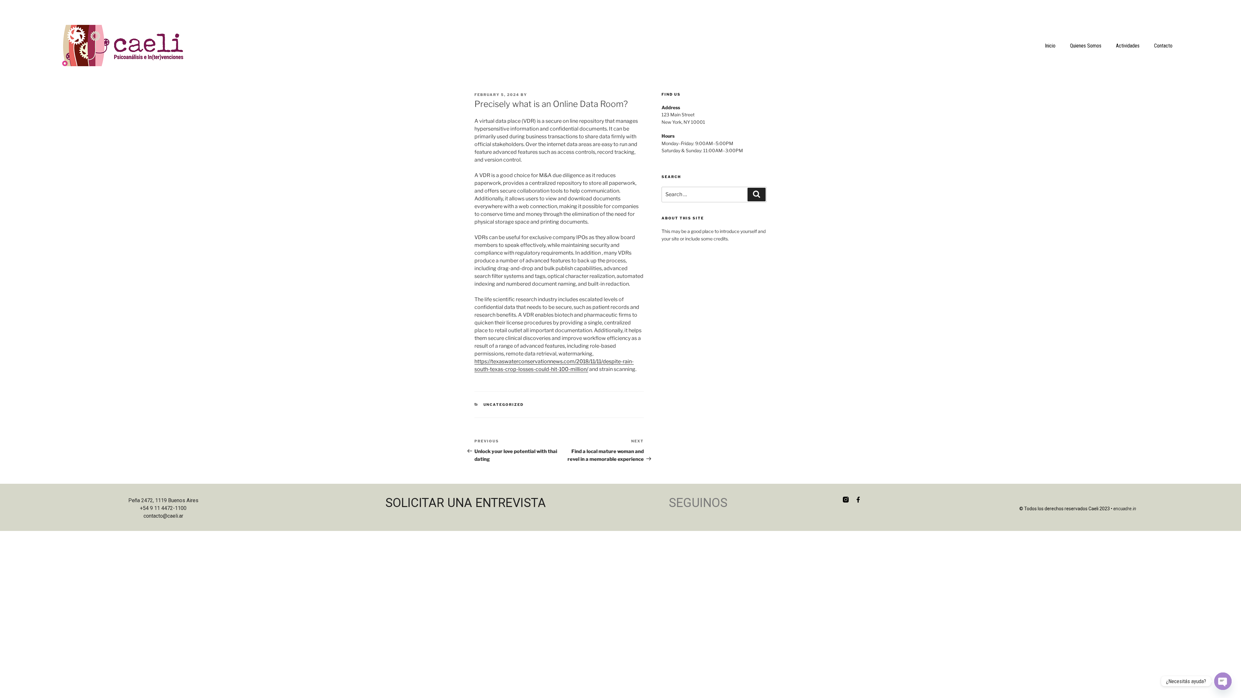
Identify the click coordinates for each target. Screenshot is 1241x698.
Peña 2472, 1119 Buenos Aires (163, 500)
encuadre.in (1124, 508)
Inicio (1050, 46)
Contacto (1163, 46)
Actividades (1128, 46)
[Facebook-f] (858, 499)
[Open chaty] (1223, 681)
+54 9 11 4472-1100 (163, 508)
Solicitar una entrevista (465, 502)
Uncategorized (503, 404)
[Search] (757, 194)
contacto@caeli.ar (163, 516)
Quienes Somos (1085, 46)
